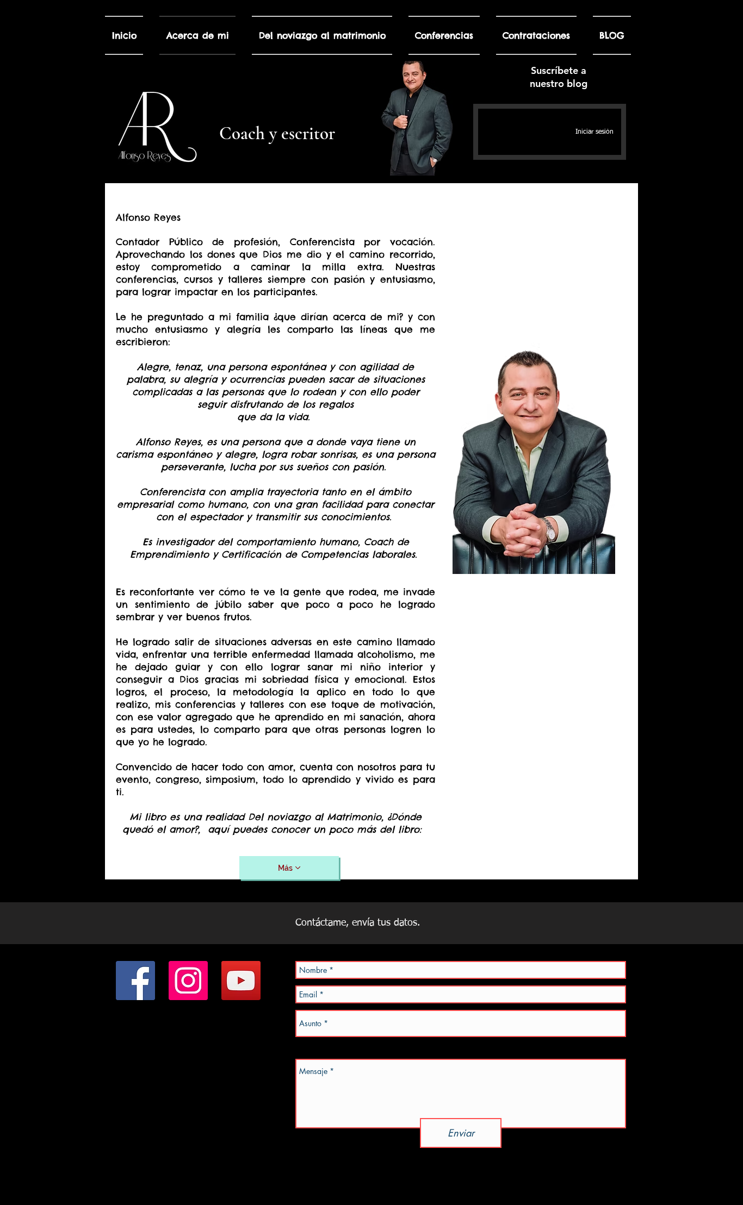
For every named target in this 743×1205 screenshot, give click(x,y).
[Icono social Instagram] (188, 980)
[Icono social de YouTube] (241, 980)
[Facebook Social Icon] (135, 980)
